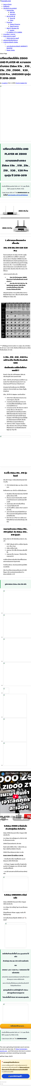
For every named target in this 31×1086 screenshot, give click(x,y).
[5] (15, 741)
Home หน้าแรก (7, 4)
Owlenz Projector (15, 24)
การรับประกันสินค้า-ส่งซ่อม (10, 42)
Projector (9, 22)
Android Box (10, 10)
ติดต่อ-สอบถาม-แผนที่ (9, 36)
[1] (6, 693)
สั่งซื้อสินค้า (6, 6)
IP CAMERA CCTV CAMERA (14, 32)
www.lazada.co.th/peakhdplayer (18, 195)
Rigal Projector (14, 26)
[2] (15, 717)
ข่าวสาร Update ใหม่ (21, 83)
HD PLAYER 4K (11, 16)
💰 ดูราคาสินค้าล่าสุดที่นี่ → (15, 1076)
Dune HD (12, 18)
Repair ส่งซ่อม (11, 50)
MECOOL (12, 12)
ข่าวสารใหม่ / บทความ (9, 34)
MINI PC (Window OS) (13, 28)
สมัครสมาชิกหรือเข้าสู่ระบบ (10, 40)
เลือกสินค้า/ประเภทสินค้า (10, 8)
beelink (12, 30)
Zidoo (11, 20)
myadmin (5, 83)
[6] (15, 765)
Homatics (13, 14)
